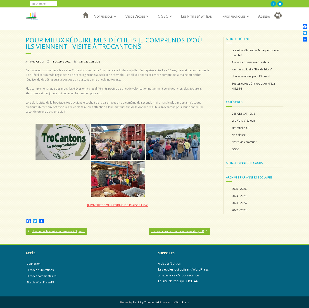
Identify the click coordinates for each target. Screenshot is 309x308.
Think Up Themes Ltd (146, 302)
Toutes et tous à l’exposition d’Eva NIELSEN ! (253, 86)
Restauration (278, 16)
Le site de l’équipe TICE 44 (177, 281)
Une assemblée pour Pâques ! (251, 76)
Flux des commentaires (41, 276)
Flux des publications (40, 270)
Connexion (33, 264)
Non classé (239, 135)
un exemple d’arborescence (178, 275)
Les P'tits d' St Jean (243, 121)
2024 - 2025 (239, 196)
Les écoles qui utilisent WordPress (183, 269)
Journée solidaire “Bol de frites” (252, 69)
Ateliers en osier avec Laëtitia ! (251, 62)
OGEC (163, 16)
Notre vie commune (244, 142)
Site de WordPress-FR (40, 282)
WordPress (182, 302)
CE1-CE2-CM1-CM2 (89, 61)
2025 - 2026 (239, 189)
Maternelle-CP (241, 128)
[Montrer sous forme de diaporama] (117, 205)
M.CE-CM (38, 61)
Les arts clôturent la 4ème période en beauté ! (256, 52)
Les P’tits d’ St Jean (196, 16)
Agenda (264, 16)
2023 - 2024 (239, 203)
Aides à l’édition (169, 263)
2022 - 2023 (239, 210)
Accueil (84, 21)
